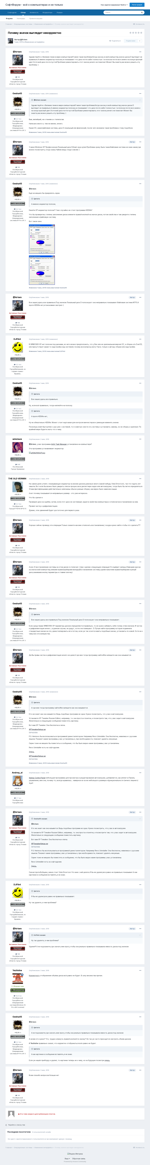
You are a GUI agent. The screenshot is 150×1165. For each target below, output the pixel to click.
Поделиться (116, 41)
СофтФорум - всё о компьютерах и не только (34, 4)
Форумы (9, 18)
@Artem (23, 40)
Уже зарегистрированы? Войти (114, 5)
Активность (34, 12)
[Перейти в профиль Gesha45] (17, 102)
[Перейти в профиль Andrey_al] (17, 781)
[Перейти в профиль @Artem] (10, 40)
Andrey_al (17, 772)
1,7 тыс (18, 798)
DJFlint (17, 339)
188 (18, 77)
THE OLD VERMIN (17, 478)
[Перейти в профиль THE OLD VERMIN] (17, 487)
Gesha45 (17, 93)
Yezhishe (17, 970)
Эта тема (133, 12)
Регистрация (137, 5)
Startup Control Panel (37, 778)
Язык (67, 1159)
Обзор (23, 12)
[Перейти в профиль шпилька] (17, 447)
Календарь (21, 18)
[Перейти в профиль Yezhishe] (17, 978)
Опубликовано (39, 52)
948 (18, 464)
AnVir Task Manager (59, 444)
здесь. (107, 1060)
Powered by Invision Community (75, 1161)
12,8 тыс (18, 996)
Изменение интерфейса (34, 42)
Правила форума (35, 18)
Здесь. (31, 752)
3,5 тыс (18, 364)
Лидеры (59, 12)
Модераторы (47, 12)
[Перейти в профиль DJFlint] (17, 347)
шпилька (17, 439)
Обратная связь (78, 1159)
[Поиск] (141, 12)
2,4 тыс (18, 119)
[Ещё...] (140, 51)
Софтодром (12, 12)
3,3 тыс (18, 504)
